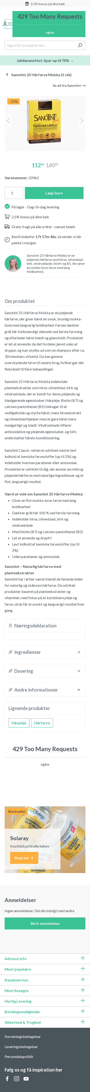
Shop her (22, 858)
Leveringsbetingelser (21, 1046)
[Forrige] (8, 121)
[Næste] (81, 121)
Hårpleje (19, 723)
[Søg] (80, 45)
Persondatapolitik (19, 1056)
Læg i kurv (54, 193)
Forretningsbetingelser (23, 1036)
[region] (45, 121)
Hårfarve (42, 723)
